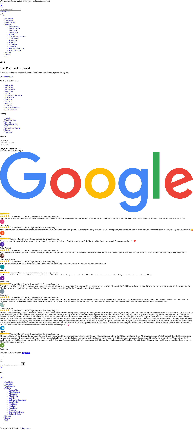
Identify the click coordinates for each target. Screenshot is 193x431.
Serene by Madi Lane (16, 48)
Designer (7, 24)
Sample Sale (8, 20)
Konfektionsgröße (10, 124)
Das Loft (7, 52)
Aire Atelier (13, 30)
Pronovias (12, 46)
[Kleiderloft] (4, 11)
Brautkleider (8, 18)
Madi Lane (13, 40)
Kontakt (7, 54)
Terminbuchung (10, 120)
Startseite (7, 118)
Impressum (8, 132)
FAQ (6, 56)
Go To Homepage (6, 76)
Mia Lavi (12, 42)
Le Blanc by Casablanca (17, 36)
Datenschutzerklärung (12, 128)
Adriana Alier (14, 26)
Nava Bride (13, 44)
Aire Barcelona (14, 28)
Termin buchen (9, 22)
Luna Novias (13, 38)
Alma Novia (13, 32)
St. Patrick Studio (15, 50)
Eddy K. (12, 34)
